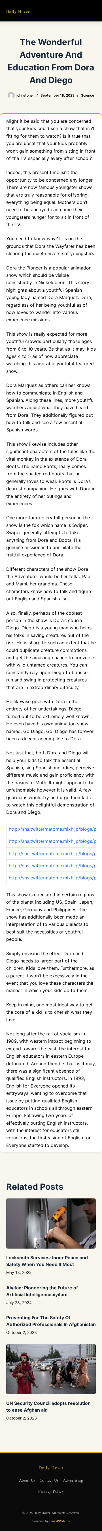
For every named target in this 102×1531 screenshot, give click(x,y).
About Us (27, 1480)
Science (87, 95)
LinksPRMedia (59, 1521)
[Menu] (93, 10)
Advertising (73, 1480)
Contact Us (49, 1480)
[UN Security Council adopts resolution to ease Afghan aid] (51, 1369)
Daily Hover (18, 11)
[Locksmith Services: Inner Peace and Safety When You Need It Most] (51, 1223)
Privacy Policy (51, 1491)
